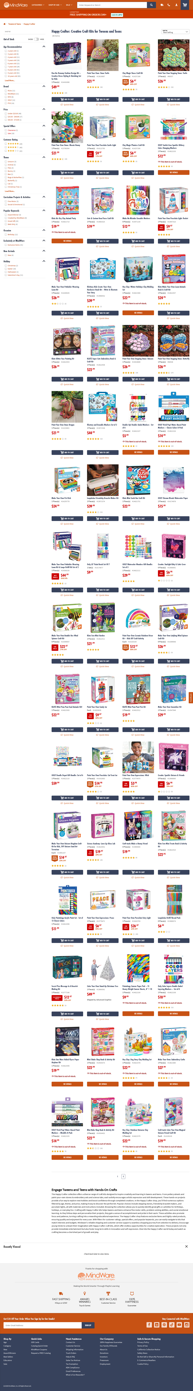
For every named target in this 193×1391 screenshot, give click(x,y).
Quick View (68, 104)
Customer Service (73, 1346)
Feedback (190, 697)
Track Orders (71, 1353)
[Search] (151, 5)
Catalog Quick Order (39, 1346)
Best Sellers (8, 1356)
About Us (103, 1349)
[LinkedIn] (156, 1325)
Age (5, 1342)
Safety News (142, 1353)
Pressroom (104, 1360)
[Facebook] (149, 1325)
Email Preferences (73, 1371)
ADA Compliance (72, 1367)
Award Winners (10, 1353)
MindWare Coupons (39, 1349)
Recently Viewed (12, 1246)
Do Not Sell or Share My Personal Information (155, 1356)
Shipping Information (74, 1349)
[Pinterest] (164, 1325)
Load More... (10, 80)
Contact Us (70, 1342)
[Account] (176, 5)
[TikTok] (171, 1325)
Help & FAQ (70, 1356)
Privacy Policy (143, 1342)
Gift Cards (35, 1342)
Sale (5, 1364)
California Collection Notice (148, 1349)
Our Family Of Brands (108, 1346)
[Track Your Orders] (162, 5)
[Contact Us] (168, 5)
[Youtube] (179, 1325)
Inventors (104, 1356)
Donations (104, 1353)
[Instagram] (186, 1325)
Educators (8, 1360)
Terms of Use (142, 1346)
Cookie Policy (142, 1364)
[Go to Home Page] (5, 24)
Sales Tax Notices (73, 1360)
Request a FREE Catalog (41, 1353)
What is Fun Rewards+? (75, 1374)
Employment (105, 1364)
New (5, 1349)
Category (7, 1346)
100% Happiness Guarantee (111, 1342)
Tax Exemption (72, 1364)
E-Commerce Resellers (146, 1360)
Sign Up (88, 1325)
